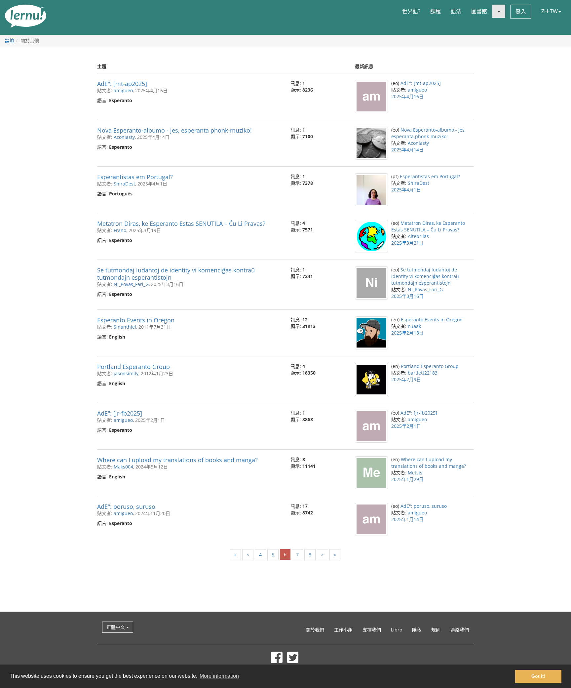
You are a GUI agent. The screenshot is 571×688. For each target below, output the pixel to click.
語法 (456, 11)
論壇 (9, 40)
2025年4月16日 (407, 96)
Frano (120, 230)
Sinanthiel (125, 327)
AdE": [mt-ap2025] (122, 84)
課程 (435, 11)
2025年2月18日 (407, 333)
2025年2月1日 (406, 426)
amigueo (123, 90)
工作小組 (343, 630)
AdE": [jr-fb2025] (119, 413)
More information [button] (219, 676)
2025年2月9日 (406, 379)
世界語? (411, 11)
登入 (520, 11)
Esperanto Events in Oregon (135, 320)
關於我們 (315, 630)
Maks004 (123, 467)
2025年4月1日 (406, 189)
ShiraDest (124, 184)
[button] (498, 11)
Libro (396, 630)
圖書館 (479, 11)
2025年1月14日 (407, 519)
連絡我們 (459, 630)
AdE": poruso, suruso (126, 506)
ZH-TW (549, 11)
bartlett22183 (423, 373)
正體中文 (116, 627)
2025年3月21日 (407, 243)
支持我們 (371, 630)
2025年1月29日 (407, 479)
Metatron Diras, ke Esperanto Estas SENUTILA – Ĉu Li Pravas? (181, 223)
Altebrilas (418, 236)
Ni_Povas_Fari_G (131, 284)
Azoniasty (124, 137)
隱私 (416, 630)
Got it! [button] (538, 676)
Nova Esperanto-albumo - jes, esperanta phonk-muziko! (174, 130)
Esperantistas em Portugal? (135, 177)
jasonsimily (126, 373)
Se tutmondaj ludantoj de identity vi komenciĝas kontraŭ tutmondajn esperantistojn (176, 273)
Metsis (415, 472)
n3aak (414, 326)
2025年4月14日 (407, 149)
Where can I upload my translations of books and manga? (177, 460)
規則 (435, 630)
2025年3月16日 (407, 296)
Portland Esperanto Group (133, 367)
